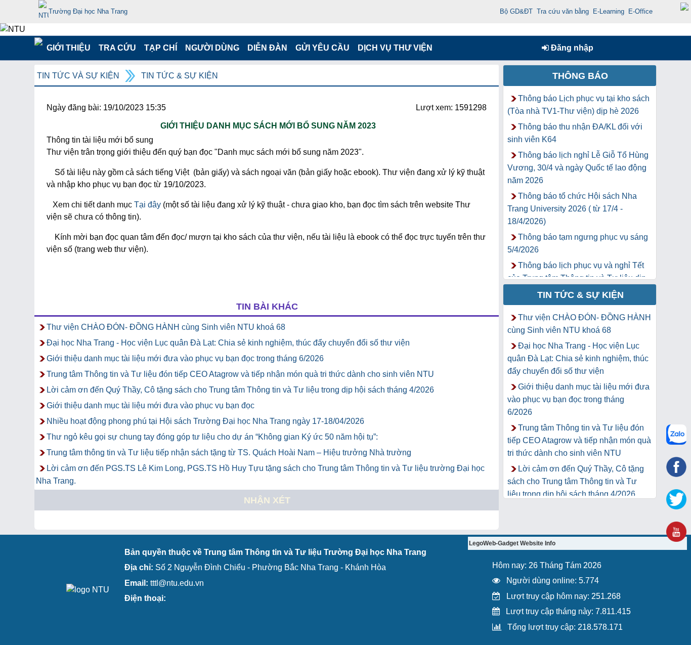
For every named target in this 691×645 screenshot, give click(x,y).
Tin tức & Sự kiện (179, 75)
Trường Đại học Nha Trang (88, 11)
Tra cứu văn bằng (563, 11)
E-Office (640, 11)
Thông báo (580, 76)
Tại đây (147, 204)
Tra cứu (117, 48)
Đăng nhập (571, 48)
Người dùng (211, 48)
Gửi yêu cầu (322, 48)
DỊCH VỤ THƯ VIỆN (393, 48)
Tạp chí (160, 48)
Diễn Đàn (267, 48)
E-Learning (608, 11)
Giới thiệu (68, 48)
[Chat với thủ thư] (676, 434)
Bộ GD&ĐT (516, 11)
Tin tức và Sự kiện (78, 75)
